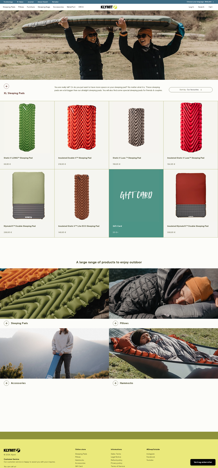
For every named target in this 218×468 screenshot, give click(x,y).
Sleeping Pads (9, 7)
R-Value (20, 2)
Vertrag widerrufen (203, 462)
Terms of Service (118, 466)
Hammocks (126, 382)
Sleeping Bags (44, 7)
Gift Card (79, 466)
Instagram (151, 454)
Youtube (150, 460)
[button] (209, 2)
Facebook (151, 457)
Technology (8, 2)
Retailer (55, 2)
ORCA (81, 7)
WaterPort (71, 7)
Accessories (58, 7)
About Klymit (43, 2)
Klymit (13, 455)
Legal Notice (116, 457)
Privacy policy (116, 463)
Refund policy (116, 460)
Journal (30, 2)
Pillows (21, 7)
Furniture (31, 7)
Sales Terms (116, 454)
